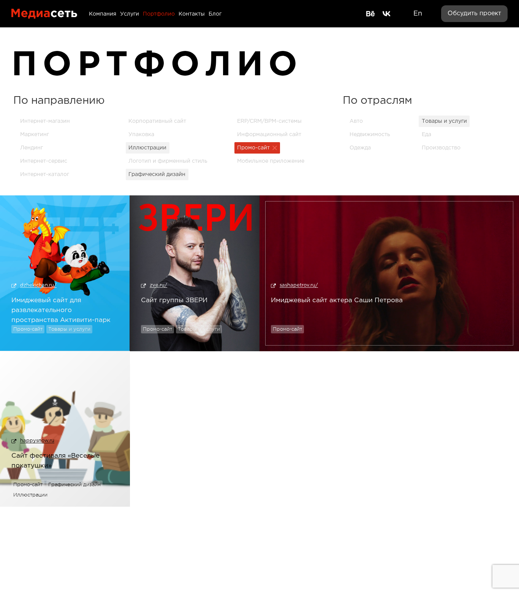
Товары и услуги (69, 329)
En (417, 14)
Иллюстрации (30, 495)
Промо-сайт (28, 329)
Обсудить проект (474, 13)
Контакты (192, 14)
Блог (215, 14)
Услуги (129, 14)
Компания (102, 14)
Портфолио (159, 14)
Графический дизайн (74, 484)
